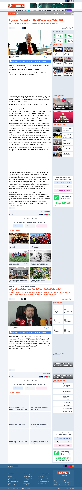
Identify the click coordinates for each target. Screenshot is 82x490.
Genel (53, 10)
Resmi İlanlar (10, 474)
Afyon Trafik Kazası (42, 476)
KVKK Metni (66, 482)
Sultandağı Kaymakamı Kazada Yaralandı (22, 13)
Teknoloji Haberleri (27, 484)
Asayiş (49, 10)
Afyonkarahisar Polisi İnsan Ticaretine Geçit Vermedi (49, 13)
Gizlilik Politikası (67, 478)
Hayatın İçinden (26, 479)
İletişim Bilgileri (67, 484)
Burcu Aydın (15, 328)
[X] (68, 1)
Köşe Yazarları (11, 473)
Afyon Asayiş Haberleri (13, 484)
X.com (31, 226)
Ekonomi (40, 10)
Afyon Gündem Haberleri (13, 478)
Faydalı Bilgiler (26, 481)
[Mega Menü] (8, 10)
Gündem (15, 10)
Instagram (42, 226)
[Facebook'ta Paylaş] (23, 28)
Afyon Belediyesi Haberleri (44, 474)
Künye (10, 1)
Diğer (62, 10)
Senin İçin (69, 10)
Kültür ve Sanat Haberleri (28, 478)
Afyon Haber (41, 479)
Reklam (15, 1)
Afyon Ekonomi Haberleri (13, 481)
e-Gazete (10, 476)
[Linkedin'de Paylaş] (45, 214)
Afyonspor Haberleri (12, 483)
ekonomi (13, 27)
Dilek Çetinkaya (15, 57)
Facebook (19, 226)
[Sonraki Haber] (73, 14)
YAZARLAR (12, 466)
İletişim (20, 1)
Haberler (10, 17)
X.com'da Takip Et (64, 186)
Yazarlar (20, 10)
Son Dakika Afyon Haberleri (44, 473)
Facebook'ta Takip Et (64, 182)
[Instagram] (69, 1)
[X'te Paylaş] (25, 28)
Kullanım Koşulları (57, 484)
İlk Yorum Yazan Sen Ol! (31, 218)
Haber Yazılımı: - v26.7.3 (63, 488)
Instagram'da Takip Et (64, 190)
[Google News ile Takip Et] (47, 57)
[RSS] (73, 1)
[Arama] (73, 10)
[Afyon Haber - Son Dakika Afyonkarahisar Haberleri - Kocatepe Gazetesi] (63, 473)
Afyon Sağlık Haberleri (28, 474)
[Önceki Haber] (71, 14)
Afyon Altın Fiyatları (42, 483)
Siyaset (35, 10)
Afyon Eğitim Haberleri (28, 476)
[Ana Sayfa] (11, 10)
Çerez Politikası (67, 480)
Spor (45, 10)
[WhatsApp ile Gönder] (49, 214)
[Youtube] (71, 1)
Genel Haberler (26, 473)
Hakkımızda (56, 478)
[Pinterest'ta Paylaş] (47, 214)
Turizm (58, 10)
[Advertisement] (30, 85)
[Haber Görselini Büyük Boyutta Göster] (30, 42)
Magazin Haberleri (27, 483)
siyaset (12, 298)
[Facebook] (66, 1)
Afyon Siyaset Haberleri (13, 479)
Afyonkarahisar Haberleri (43, 481)
